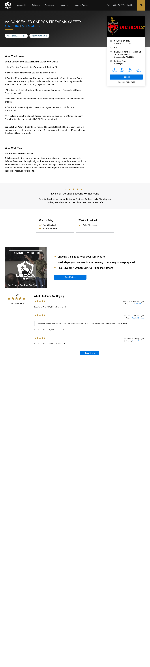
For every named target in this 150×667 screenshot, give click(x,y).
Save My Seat (70, 277)
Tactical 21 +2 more (138, 304)
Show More (90, 353)
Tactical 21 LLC (12, 26)
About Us (65, 3)
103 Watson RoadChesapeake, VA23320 (127, 54)
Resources (50, 3)
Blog (90, 3)
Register (126, 77)
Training (36, 3)
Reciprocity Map (103, 3)
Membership (22, 5)
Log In (130, 5)
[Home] (8, 5)
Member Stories (81, 5)
